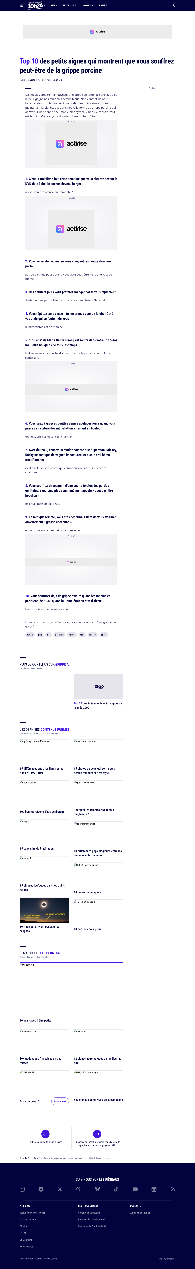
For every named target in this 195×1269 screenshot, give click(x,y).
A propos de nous (28, 1219)
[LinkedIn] (154, 1189)
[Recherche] (173, 5)
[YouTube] (135, 1189)
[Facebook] (41, 1189)
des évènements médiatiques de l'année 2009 (98, 705)
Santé (32, 79)
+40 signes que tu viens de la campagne (98, 1099)
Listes (53, 5)
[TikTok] (116, 1189)
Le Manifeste (26, 1239)
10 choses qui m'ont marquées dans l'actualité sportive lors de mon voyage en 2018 (97, 1143)
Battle (103, 5)
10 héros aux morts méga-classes (45, 1142)
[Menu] (22, 5)
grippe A (92, 634)
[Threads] (78, 1189)
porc (40, 634)
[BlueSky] (97, 1189)
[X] (59, 1189)
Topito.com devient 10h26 (32, 1212)
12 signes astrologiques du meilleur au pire (97, 1060)
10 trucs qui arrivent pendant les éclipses (39, 929)
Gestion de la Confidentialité (92, 1226)
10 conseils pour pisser (88, 929)
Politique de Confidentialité (91, 1219)
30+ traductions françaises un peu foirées (40, 1060)
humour (30, 634)
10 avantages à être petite (35, 1020)
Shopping (87, 5)
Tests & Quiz (69, 5)
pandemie (59, 634)
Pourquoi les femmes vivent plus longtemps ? (94, 812)
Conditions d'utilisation (89, 1212)
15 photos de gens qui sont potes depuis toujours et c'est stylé (94, 770)
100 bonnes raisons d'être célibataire (42, 811)
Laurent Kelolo (57, 79)
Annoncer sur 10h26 (140, 1212)
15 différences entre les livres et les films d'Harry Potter (41, 770)
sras (48, 634)
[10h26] (36, 5)
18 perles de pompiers (87, 892)
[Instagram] (22, 1189)
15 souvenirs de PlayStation (37, 848)
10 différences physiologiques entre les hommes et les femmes (98, 853)
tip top (104, 634)
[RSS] (172, 1189)
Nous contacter (27, 1246)
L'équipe (23, 1226)
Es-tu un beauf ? (30, 1101)
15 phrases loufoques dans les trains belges (42, 887)
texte (82, 634)
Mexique (71, 634)
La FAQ (23, 1233)
